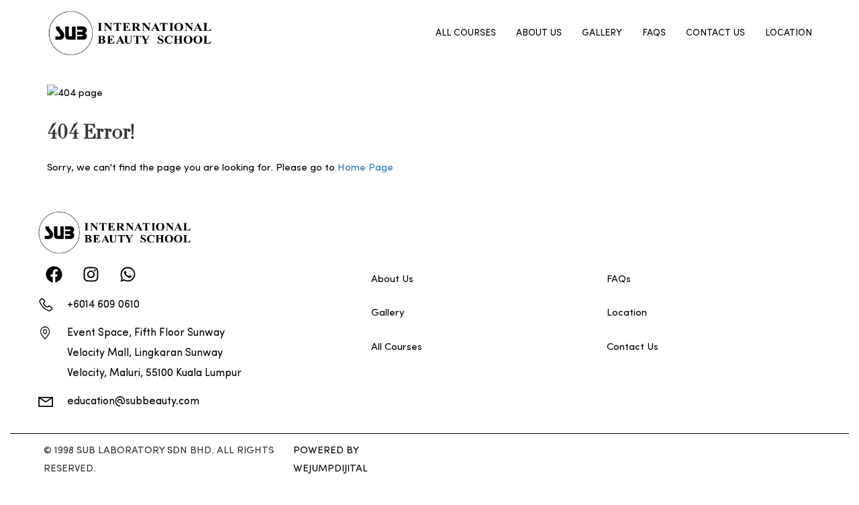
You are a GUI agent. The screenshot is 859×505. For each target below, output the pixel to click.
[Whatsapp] (127, 274)
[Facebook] (53, 274)
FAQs (654, 33)
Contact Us (715, 33)
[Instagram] (90, 274)
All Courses (466, 33)
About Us (539, 33)
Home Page (365, 168)
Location (788, 33)
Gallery (602, 33)
